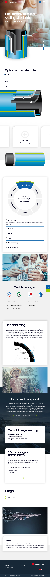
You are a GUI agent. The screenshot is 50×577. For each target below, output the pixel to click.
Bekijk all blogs (11, 497)
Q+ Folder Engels (31, 305)
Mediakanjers (42, 575)
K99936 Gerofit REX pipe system (14, 302)
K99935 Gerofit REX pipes (33, 302)
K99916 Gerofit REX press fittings (14, 305)
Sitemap (18, 575)
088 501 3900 (8, 569)
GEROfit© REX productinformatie (25, 415)
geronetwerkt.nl (22, 565)
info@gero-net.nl (9, 567)
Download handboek (16, 478)
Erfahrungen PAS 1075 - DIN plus (14, 309)
